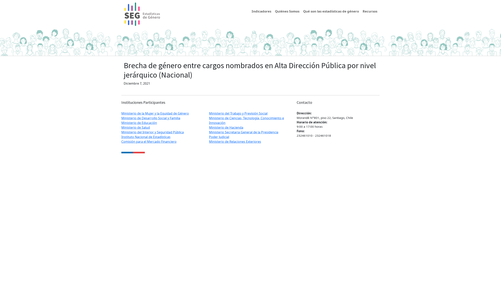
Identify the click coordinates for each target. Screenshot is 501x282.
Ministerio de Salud (135, 127)
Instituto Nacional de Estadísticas (145, 137)
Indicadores (261, 11)
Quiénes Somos (287, 11)
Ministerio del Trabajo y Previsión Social (238, 113)
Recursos (370, 11)
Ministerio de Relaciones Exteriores (235, 141)
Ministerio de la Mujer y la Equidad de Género (155, 113)
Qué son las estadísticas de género (331, 11)
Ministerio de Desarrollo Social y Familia (150, 118)
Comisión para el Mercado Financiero (149, 141)
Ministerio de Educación (139, 123)
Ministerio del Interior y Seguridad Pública (152, 132)
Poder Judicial (219, 137)
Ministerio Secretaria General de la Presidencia (243, 132)
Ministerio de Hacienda (226, 127)
